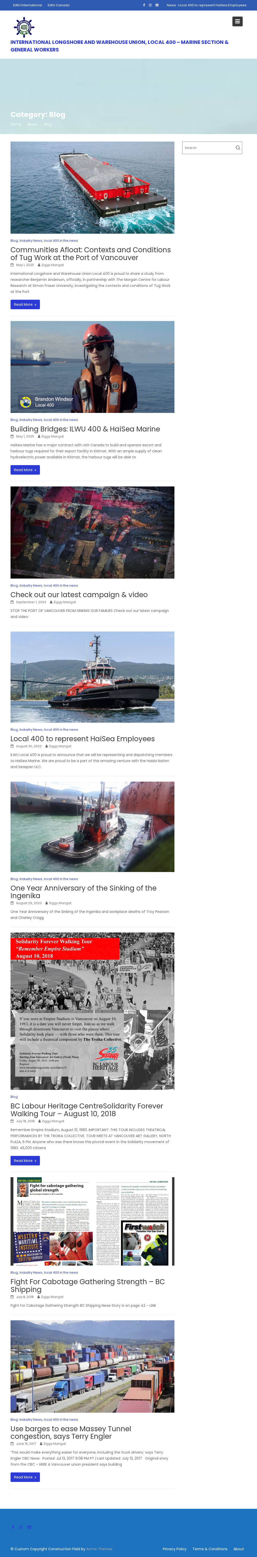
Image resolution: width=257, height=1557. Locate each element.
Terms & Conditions (209, 1548)
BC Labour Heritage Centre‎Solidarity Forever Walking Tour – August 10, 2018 (87, 1110)
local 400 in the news (61, 240)
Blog (14, 240)
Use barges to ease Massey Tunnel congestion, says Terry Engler (71, 1433)
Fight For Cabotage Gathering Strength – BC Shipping (88, 1285)
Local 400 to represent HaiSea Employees (212, 5)
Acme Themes (99, 1548)
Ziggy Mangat (52, 265)
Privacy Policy (174, 1548)
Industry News (31, 240)
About (238, 1548)
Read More (23, 304)
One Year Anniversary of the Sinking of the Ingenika (84, 892)
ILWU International (27, 5)
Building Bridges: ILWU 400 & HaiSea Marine (85, 429)
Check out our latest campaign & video (79, 595)
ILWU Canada (59, 5)
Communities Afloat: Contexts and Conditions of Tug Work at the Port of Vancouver (91, 254)
